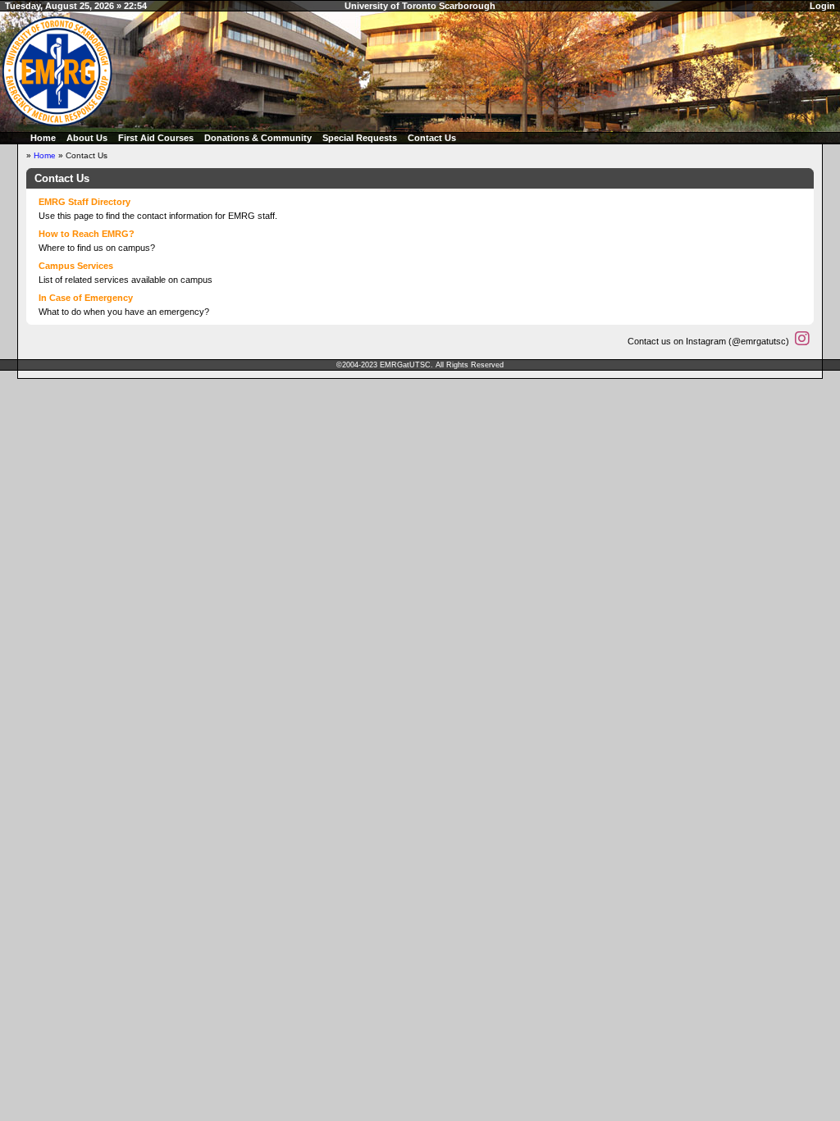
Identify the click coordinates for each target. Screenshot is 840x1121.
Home (43, 138)
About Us (86, 138)
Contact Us (432, 138)
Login (822, 6)
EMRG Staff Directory (84, 202)
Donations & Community (258, 138)
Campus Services (76, 266)
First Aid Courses (156, 138)
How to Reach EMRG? (87, 234)
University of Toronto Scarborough (420, 6)
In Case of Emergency (86, 298)
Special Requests (359, 138)
